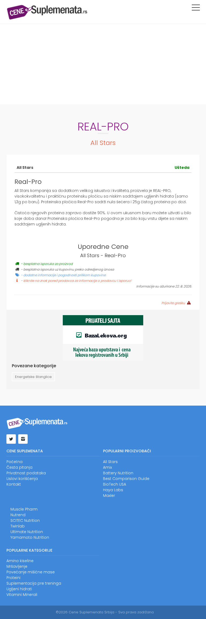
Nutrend (17, 515)
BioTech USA (114, 484)
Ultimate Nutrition (26, 531)
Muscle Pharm (24, 509)
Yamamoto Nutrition (29, 537)
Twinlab (17, 526)
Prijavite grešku (173, 303)
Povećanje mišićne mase (30, 572)
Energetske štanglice (33, 376)
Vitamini (14, 594)
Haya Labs (113, 490)
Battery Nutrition (118, 473)
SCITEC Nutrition (25, 520)
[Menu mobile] (196, 9)
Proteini (13, 577)
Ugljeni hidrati (19, 589)
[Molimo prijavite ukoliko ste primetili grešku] (188, 302)
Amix (107, 467)
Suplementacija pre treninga (33, 583)
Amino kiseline (20, 560)
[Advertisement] (103, 64)
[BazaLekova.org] (103, 337)
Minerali (30, 594)
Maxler (109, 495)
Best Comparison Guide (126, 478)
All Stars (103, 142)
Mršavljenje (16, 566)
